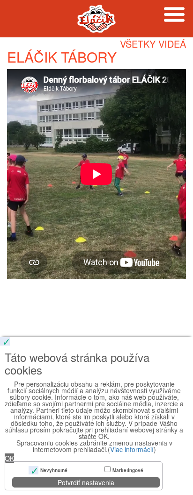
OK (9, 458)
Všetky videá (153, 43)
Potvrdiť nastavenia (86, 482)
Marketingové (127, 470)
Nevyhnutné (53, 470)
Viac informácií (132, 449)
